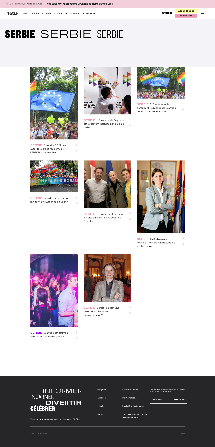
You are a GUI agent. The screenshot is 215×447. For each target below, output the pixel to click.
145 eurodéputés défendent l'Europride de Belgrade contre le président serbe (156, 108)
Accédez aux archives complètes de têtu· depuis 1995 (80, 4)
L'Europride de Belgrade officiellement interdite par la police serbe (104, 124)
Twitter (100, 414)
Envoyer (179, 400)
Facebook (101, 397)
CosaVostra (45, 433)
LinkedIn (100, 406)
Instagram (101, 389)
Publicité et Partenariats (133, 406)
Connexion (186, 16)
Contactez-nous (130, 389)
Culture (58, 13)
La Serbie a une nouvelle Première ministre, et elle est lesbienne (156, 242)
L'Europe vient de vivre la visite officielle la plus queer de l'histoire (103, 217)
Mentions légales (130, 397)
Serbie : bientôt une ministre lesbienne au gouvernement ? (101, 311)
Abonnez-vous (186, 11)
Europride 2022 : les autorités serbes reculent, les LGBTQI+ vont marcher (48, 149)
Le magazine (88, 13)
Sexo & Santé (72, 13)
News (25, 13)
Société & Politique (41, 13)
